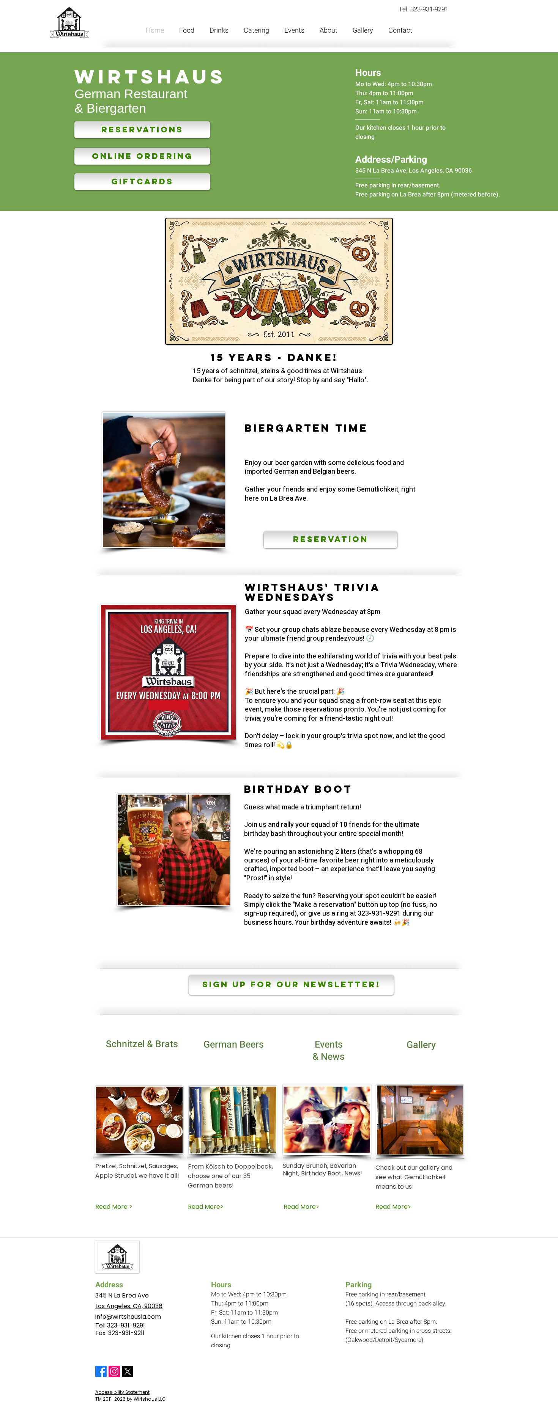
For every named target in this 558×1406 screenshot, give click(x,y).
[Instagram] (114, 1371)
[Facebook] (101, 1371)
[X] (127, 1371)
